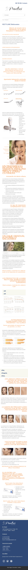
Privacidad (14, 567)
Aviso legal (9, 567)
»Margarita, (4, 373)
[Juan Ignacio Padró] (14, 9)
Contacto (24, 3)
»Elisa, (3, 370)
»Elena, (3, 376)
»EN (5, 291)
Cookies (19, 567)
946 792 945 (18, 3)
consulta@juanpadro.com (10, 539)
